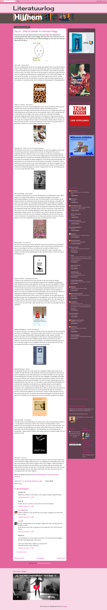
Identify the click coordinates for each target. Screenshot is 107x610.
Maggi (47, 35)
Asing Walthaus (75, 240)
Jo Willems (74, 302)
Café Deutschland (76, 205)
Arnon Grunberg (76, 214)
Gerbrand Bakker (76, 227)
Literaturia (74, 327)
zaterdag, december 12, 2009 (26, 497)
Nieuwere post (19, 558)
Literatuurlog (33, 8)
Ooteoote (74, 199)
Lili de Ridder (22, 510)
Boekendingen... (75, 335)
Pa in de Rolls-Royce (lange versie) (78, 414)
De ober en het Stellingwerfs (78, 242)
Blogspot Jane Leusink (77, 320)
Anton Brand (37, 474)
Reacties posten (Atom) (43, 563)
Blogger (65, 606)
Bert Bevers (74, 191)
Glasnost (73, 234)
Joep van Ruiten (75, 265)
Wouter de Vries (46, 474)
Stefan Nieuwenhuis (77, 280)
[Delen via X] (49, 481)
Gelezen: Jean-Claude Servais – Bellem (80, 282)
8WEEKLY (73, 287)
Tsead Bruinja (75, 272)
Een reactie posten (21, 552)
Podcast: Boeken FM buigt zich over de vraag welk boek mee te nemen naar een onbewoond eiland (81, 258)
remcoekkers (75, 313)
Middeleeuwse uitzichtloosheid (79, 288)
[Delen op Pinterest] (52, 481)
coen (23, 481)
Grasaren (73, 228)
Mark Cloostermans (76, 293)
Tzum (72, 255)
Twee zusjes (74, 315)
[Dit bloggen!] (47, 481)
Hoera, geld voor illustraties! (78, 222)
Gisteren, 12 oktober (76, 321)
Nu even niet (74, 267)
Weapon (73, 215)
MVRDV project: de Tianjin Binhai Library (81, 336)
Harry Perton (74, 247)
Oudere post (61, 558)
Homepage (40, 558)
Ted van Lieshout (76, 220)
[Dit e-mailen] (46, 481)
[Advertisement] (79, 172)
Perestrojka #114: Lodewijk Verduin (80, 235)
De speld (73, 200)
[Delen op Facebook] (50, 481)
